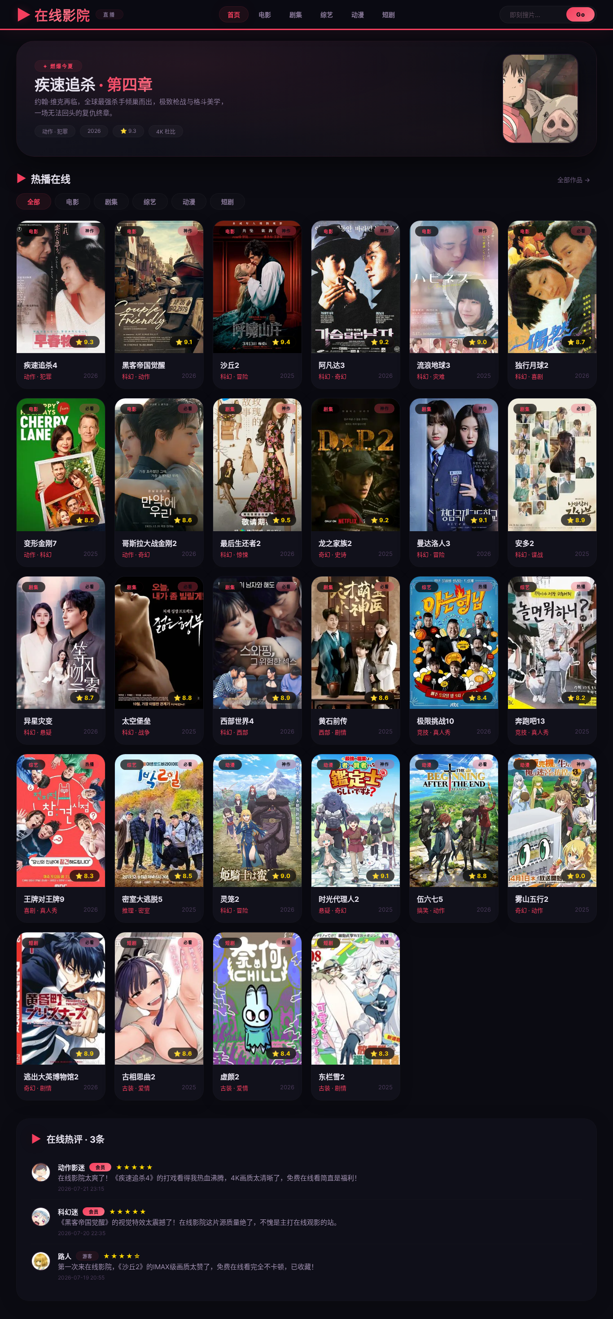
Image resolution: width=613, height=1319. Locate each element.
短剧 (388, 14)
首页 (234, 14)
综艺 (326, 14)
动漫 (357, 14)
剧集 (295, 14)
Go (580, 14)
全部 (33, 201)
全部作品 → (573, 179)
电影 (264, 14)
